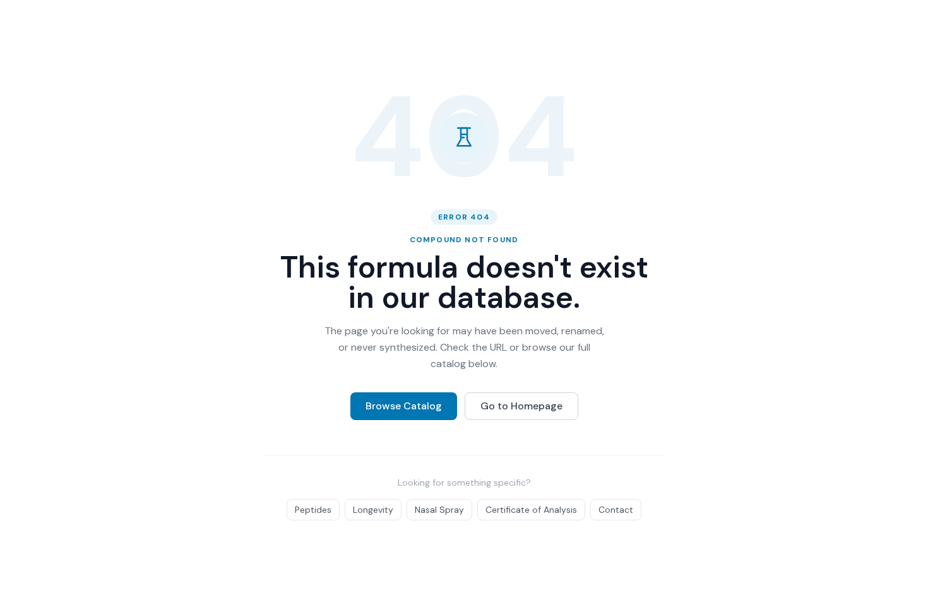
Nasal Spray (439, 509)
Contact (615, 509)
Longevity (373, 509)
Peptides (313, 509)
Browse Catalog (404, 406)
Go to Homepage (521, 406)
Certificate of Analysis (531, 509)
